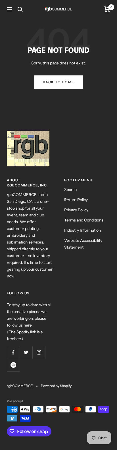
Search (70, 189)
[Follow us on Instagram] (38, 352)
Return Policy (76, 199)
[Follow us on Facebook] (13, 352)
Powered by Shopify (56, 386)
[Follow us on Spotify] (13, 365)
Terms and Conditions (83, 220)
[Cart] (107, 9)
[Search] (20, 9)
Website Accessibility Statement (83, 244)
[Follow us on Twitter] (26, 352)
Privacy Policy (76, 209)
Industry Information (82, 230)
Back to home (58, 82)
